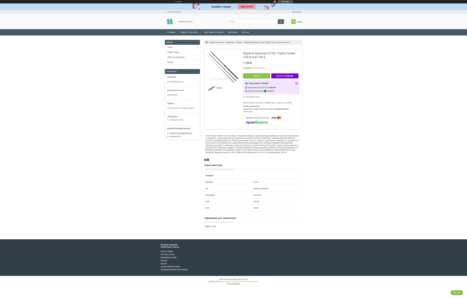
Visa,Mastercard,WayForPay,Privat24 (174, 269)
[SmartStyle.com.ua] (170, 26)
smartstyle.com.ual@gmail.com (181, 133)
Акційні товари (173, 52)
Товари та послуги (189, 32)
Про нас (245, 32)
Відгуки (170, 62)
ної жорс (254, 143)
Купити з (280, 76)
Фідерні (239, 42)
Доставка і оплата (168, 254)
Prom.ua (245, 279)
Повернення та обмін (169, 257)
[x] (208, 160)
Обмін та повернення (175, 57)
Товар (169, 47)
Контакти (232, 32)
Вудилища (230, 42)
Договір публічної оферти (170, 266)
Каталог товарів (167, 251)
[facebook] (205, 160)
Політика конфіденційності (249, 281)
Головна (171, 32)
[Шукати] (281, 21)
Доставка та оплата (214, 32)
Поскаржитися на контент (230, 281)
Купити (256, 76)
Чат (458, 293)
